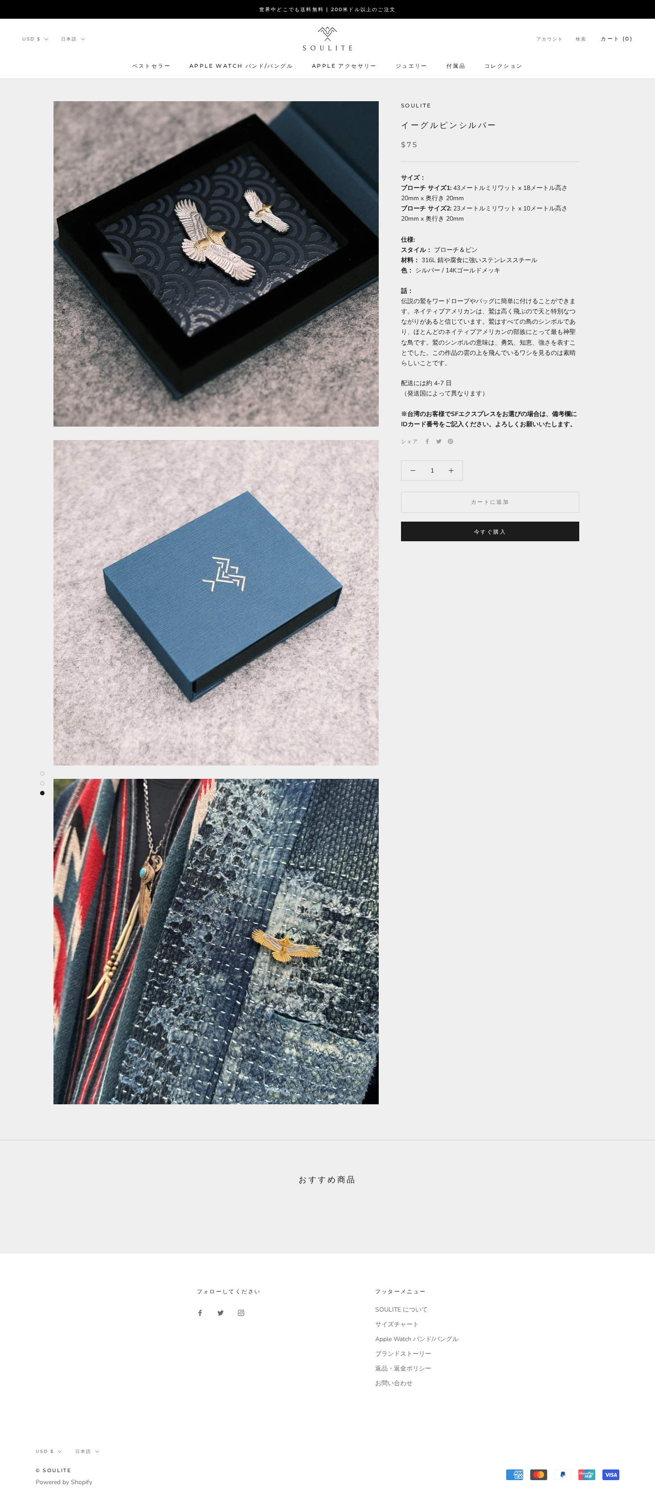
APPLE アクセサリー (344, 65)
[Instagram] (241, 1313)
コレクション (503, 65)
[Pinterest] (450, 441)
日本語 (69, 39)
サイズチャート (397, 1324)
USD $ (31, 39)
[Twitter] (439, 441)
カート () (617, 38)
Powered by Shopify (64, 1482)
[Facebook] (427, 441)
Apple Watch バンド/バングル (241, 65)
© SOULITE (53, 1470)
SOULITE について (401, 1309)
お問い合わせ (394, 1383)
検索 (581, 39)
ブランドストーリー (403, 1354)
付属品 (456, 65)
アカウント (549, 39)
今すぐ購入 (490, 531)
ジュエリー (412, 65)
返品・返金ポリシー (403, 1368)
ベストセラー (151, 65)
